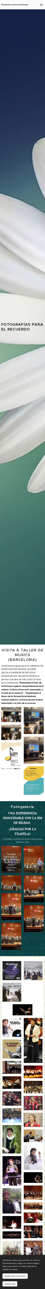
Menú (41, 4)
